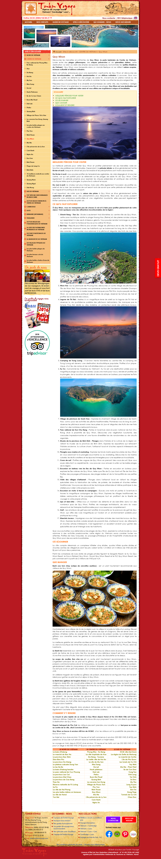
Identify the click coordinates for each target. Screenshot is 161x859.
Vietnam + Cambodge (88, 826)
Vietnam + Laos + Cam (88, 832)
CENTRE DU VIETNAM (88, 51)
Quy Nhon (103, 51)
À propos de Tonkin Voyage (63, 818)
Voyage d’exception (87, 823)
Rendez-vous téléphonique (94, 845)
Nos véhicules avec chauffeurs (64, 832)
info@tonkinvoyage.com (39, 838)
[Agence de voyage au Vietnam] (31, 14)
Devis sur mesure (129, 819)
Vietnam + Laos (86, 829)
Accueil (58, 52)
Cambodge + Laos (87, 835)
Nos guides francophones (63, 824)
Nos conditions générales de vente (70, 845)
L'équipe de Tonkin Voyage (63, 835)
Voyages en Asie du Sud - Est (91, 837)
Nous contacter (108, 18)
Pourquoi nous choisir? (62, 821)
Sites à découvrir (70, 51)
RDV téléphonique (124, 18)
